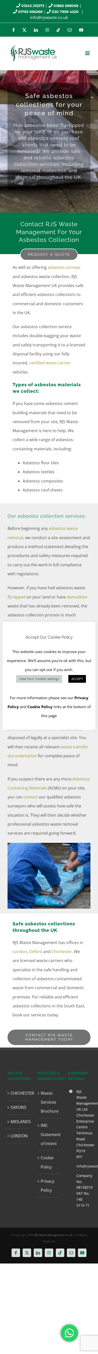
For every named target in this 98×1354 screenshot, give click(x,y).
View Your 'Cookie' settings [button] (39, 679)
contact (30, 797)
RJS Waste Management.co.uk (53, 1235)
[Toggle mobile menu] (87, 53)
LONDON (19, 1136)
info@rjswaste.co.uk (49, 17)
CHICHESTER (19, 1093)
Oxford (35, 951)
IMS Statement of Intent (49, 1134)
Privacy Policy (47, 1185)
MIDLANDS (19, 1121)
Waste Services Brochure (49, 1102)
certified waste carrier (50, 363)
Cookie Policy (47, 1162)
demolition (77, 597)
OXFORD (18, 1107)
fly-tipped (16, 597)
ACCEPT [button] (77, 679)
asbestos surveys (64, 267)
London (20, 951)
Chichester (62, 951)
